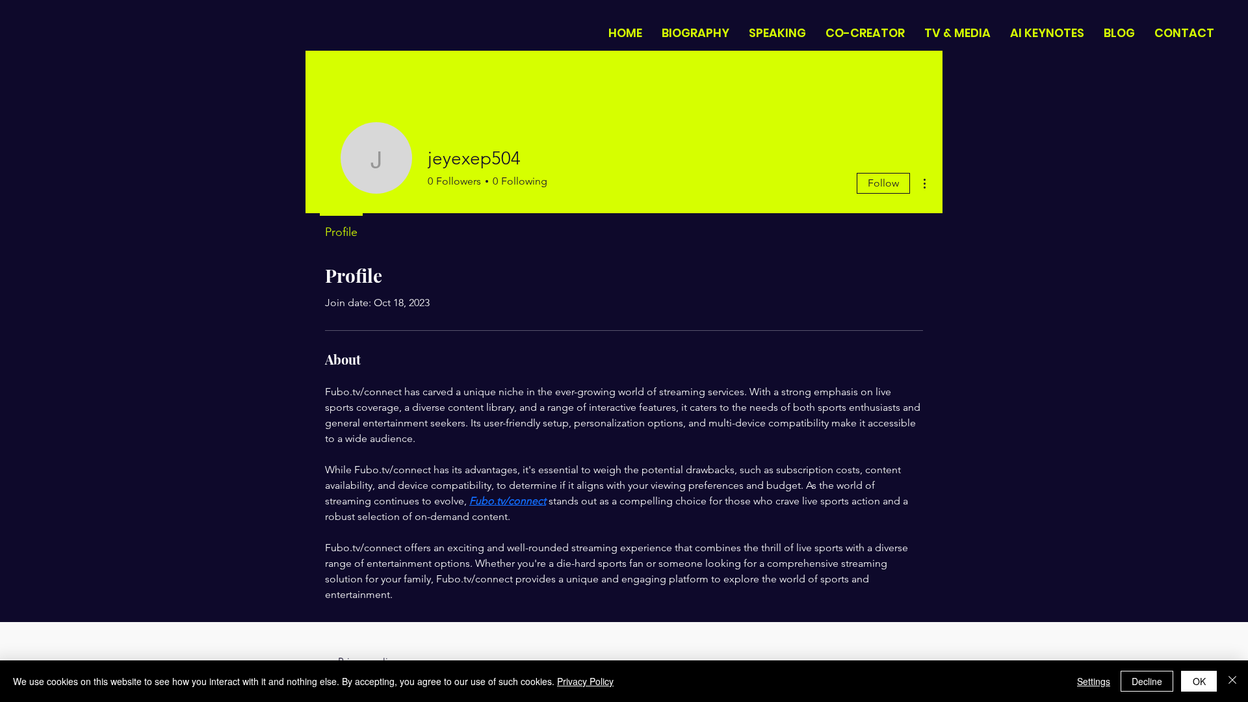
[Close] (1232, 681)
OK (1199, 681)
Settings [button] (1093, 681)
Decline (1147, 681)
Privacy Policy (585, 681)
